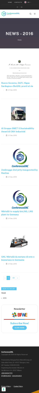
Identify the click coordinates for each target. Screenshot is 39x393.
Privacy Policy (6, 386)
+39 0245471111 (6, 373)
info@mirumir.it (6, 376)
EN (28, 2)
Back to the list (9, 288)
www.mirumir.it (17, 376)
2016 (4, 298)
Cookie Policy (18, 386)
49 (13, 278)
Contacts (18, 2)
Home (10, 2)
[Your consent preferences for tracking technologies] (4, 389)
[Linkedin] (17, 7)
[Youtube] (22, 7)
